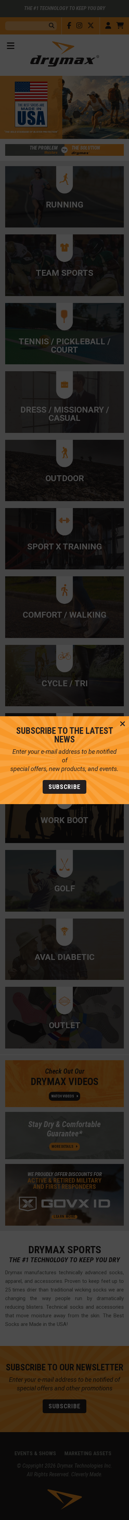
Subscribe (64, 786)
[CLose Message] (123, 724)
